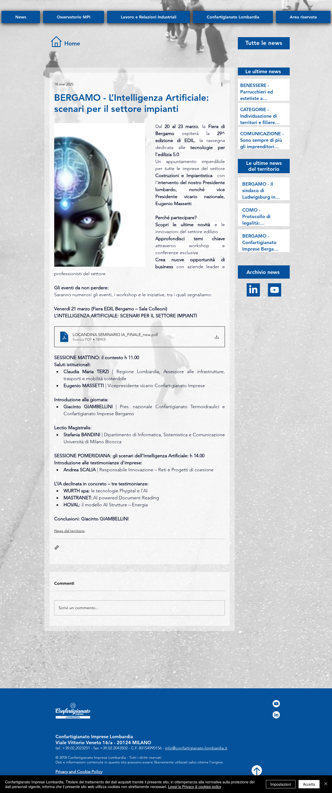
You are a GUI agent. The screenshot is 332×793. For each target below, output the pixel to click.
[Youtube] (274, 290)
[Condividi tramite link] (56, 547)
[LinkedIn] (253, 290)
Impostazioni (280, 784)
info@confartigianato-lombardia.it (196, 747)
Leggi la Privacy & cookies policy (194, 786)
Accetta (309, 784)
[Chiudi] (326, 784)
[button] (263, 271)
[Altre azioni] (222, 84)
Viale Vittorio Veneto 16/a (84, 742)
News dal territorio (69, 530)
